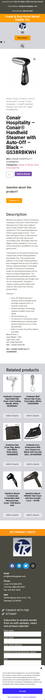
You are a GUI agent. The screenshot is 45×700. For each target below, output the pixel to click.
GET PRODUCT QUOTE (22, 532)
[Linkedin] (19, 566)
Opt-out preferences (15, 697)
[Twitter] (26, 566)
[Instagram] (33, 566)
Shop (15, 99)
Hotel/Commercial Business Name (20, 652)
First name (9, 630)
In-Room (23, 99)
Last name (9, 638)
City (6, 659)
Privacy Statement (29, 697)
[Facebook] (12, 566)
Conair (21, 101)
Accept (22, 691)
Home (9, 99)
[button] (41, 668)
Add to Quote (23, 174)
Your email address (13, 645)
